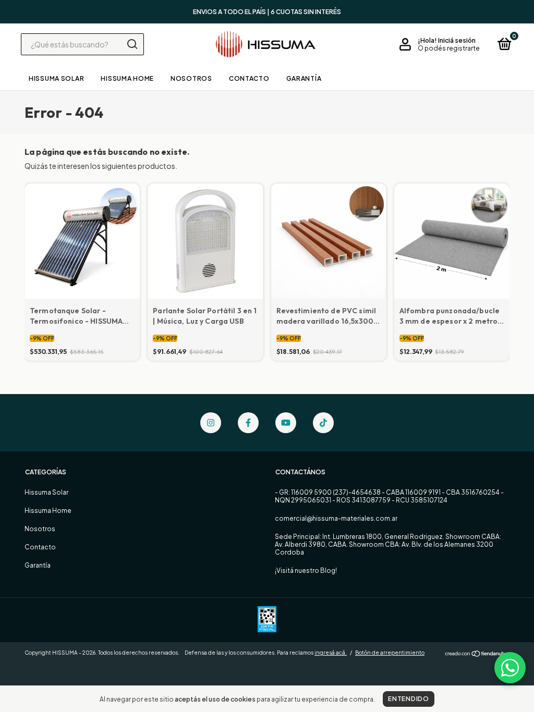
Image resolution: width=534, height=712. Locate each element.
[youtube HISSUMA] (285, 422)
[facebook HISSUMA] (248, 422)
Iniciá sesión (457, 40)
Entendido (408, 699)
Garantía (304, 78)
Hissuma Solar (56, 78)
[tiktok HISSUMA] (323, 422)
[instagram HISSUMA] (210, 422)
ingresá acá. (330, 652)
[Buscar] (131, 44)
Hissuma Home (127, 78)
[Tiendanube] (476, 653)
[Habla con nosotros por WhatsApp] (510, 667)
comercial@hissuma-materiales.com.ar (336, 518)
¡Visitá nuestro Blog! (306, 570)
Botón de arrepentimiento (389, 652)
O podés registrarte (449, 48)
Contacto (249, 78)
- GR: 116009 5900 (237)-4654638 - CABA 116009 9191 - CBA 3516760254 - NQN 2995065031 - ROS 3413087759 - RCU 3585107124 (389, 496)
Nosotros (191, 78)
